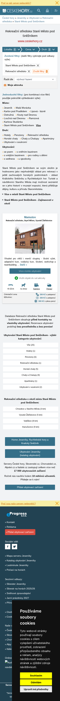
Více (38, 125)
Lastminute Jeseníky (17, 565)
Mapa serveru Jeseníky (19, 555)
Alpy (9, 644)
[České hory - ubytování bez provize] (17, 10)
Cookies (11, 616)
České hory (13, 630)
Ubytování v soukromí (15, 142)
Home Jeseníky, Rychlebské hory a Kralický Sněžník (30, 441)
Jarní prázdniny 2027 (18, 598)
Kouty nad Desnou (27, 114)
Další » (23, 265)
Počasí (49, 289)
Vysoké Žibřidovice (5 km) (30, 415)
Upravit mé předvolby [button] (36, 689)
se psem (8, 151)
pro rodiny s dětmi (37, 155)
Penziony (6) (30, 357)
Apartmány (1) (30, 381)
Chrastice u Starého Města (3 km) (31, 409)
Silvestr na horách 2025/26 (21, 588)
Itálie (9, 649)
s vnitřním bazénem (27, 151)
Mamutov (30, 217)
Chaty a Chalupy (30, 138)
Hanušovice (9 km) (30, 427)
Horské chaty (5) (30, 369)
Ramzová (34, 118)
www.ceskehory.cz (30, 41)
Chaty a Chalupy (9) (31, 375)
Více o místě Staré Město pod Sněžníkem (27, 194)
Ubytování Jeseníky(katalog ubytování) (30, 453)
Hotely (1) (30, 351)
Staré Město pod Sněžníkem (19, 125)
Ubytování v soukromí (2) (31, 387)
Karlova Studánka (13, 121)
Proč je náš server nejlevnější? (16, 3)
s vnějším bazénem (14, 155)
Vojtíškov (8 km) (31, 421)
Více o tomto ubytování (30, 271)
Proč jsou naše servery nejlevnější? (18, 503)
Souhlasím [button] (36, 675)
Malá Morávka (23, 107)
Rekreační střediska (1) (30, 363)
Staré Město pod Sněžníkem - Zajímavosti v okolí (28, 202)
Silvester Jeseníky (16, 584)
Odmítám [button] (36, 682)
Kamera (36, 289)
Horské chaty (11, 138)
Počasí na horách (16, 569)
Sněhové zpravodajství (19, 593)
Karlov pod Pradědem (15, 111)
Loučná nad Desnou (14, 118)
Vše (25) (30, 345)
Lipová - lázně (38, 111)
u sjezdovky (24, 158)
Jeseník (8, 107)
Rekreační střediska (38, 135)
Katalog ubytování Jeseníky (21, 560)
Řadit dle (8, 79)
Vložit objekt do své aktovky (32, 278)
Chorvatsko (13, 639)
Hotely (7, 135)
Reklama (11, 526)
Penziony (19, 135)
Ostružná (9, 114)
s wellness (9, 158)
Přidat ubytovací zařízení (30, 487)
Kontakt (11, 522)
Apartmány (48, 138)
